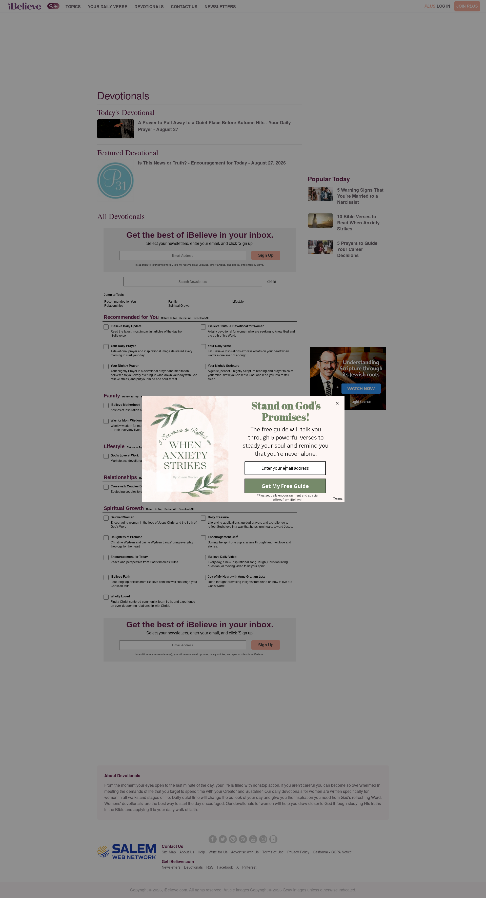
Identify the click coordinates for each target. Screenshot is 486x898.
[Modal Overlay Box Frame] (243, 449)
